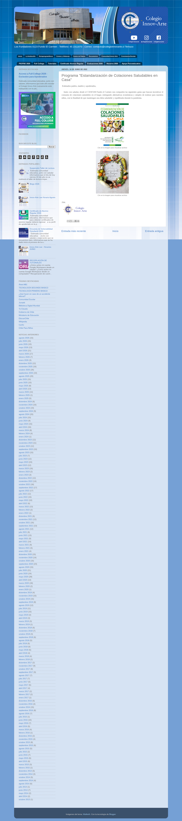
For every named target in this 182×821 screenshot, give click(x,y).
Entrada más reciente (73, 231)
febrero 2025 (24, 395)
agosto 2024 (24, 414)
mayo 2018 (23, 650)
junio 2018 (23, 647)
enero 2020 (24, 590)
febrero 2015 (24, 768)
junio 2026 (23, 344)
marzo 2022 (24, 507)
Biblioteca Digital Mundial (29, 306)
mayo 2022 (23, 500)
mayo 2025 (23, 386)
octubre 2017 (24, 669)
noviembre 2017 (26, 666)
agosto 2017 (24, 675)
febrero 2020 (24, 586)
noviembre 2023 (26, 443)
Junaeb (22, 303)
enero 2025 (24, 398)
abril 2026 (23, 351)
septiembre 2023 (26, 449)
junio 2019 (23, 612)
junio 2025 (23, 383)
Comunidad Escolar (27, 299)
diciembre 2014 (25, 771)
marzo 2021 (24, 545)
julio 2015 (23, 752)
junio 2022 (23, 497)
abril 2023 (23, 465)
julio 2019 (23, 609)
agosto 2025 (24, 376)
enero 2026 (24, 360)
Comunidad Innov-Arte (110, 56)
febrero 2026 (24, 357)
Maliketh (86, 814)
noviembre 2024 (26, 405)
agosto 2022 (24, 491)
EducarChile (24, 318)
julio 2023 (23, 456)
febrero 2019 (24, 624)
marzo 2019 (24, 621)
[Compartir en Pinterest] (78, 221)
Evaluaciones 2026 (95, 64)
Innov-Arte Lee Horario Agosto (42, 197)
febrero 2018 (24, 659)
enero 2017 (24, 698)
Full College (39, 64)
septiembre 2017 (26, 672)
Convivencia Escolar (128, 56)
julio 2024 (23, 418)
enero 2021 (24, 551)
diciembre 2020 (25, 554)
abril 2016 (23, 726)
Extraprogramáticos (46, 56)
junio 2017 (23, 682)
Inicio (20, 56)
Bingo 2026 (34, 184)
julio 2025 (23, 379)
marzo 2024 (24, 430)
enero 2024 (24, 437)
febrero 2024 (24, 434)
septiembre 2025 (26, 373)
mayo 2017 (23, 685)
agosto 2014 (24, 784)
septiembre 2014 (26, 780)
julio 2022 (23, 494)
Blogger (112, 814)
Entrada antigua (154, 231)
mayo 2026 (23, 347)
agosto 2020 (24, 567)
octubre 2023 (24, 446)
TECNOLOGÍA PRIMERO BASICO (33, 291)
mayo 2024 (23, 424)
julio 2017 (23, 679)
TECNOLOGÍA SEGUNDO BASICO (33, 288)
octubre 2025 (24, 370)
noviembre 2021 (26, 519)
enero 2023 (24, 475)
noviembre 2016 (26, 704)
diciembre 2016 (25, 701)
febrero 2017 (24, 694)
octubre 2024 (24, 408)
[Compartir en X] (73, 221)
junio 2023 (23, 459)
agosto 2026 (24, 338)
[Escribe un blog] (70, 221)
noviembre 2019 (26, 596)
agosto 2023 (24, 453)
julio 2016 (23, 717)
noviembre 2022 (26, 481)
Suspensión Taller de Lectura (42, 168)
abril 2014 (23, 796)
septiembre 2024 (26, 411)
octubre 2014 (24, 777)
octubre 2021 (24, 523)
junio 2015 (23, 755)
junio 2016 (23, 720)
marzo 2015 (24, 765)
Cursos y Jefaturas (63, 56)
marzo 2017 (24, 691)
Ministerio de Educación (29, 315)
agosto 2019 (24, 605)
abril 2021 (23, 542)
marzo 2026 (24, 354)
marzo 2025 (24, 392)
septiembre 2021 (26, 526)
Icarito (21, 325)
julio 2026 (23, 341)
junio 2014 (23, 790)
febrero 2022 (24, 510)
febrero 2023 (24, 472)
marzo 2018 (24, 656)
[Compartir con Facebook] (75, 221)
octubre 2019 (24, 599)
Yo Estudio (23, 309)
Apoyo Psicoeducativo (131, 64)
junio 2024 (23, 421)
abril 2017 (23, 688)
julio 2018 (23, 644)
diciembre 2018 (25, 628)
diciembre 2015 (25, 736)
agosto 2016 (24, 714)
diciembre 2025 (25, 363)
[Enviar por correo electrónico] (68, 221)
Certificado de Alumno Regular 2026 (39, 212)
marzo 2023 (24, 468)
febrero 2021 (24, 548)
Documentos (93, 56)
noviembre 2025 (26, 367)
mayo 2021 (23, 539)
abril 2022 (23, 503)
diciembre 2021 (25, 516)
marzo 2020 (24, 583)
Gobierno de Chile (26, 312)
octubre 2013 (24, 800)
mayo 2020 (23, 577)
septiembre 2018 (26, 637)
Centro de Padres (79, 56)
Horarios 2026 (112, 64)
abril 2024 (23, 427)
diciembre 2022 (25, 478)
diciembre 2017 (25, 663)
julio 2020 (23, 570)
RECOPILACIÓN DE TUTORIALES (38, 261)
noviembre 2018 (26, 631)
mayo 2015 (23, 758)
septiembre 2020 (26, 564)
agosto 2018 (24, 640)
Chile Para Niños (26, 328)
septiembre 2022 (26, 488)
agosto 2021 (24, 529)
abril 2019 (23, 618)
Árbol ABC (23, 285)
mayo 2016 (23, 723)
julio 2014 (23, 787)
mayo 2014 (23, 793)
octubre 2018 (24, 634)
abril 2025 (23, 389)
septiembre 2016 (26, 710)
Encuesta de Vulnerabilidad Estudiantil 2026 (41, 230)
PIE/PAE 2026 (24, 64)
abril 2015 (23, 761)
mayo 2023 (23, 462)
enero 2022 (24, 513)
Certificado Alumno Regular (71, 64)
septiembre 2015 (26, 745)
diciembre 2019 (25, 593)
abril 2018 (23, 653)
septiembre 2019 (26, 602)
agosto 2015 (24, 749)
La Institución (30, 56)
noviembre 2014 (26, 774)
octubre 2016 (24, 707)
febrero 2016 (24, 733)
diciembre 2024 (25, 402)
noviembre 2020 (26, 558)
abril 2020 (23, 580)
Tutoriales (52, 64)
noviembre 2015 (26, 739)
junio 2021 (23, 535)
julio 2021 (23, 532)
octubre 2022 (24, 484)
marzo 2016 (24, 730)
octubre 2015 (24, 742)
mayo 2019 (23, 615)
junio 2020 (23, 574)
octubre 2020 (24, 561)
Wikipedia (23, 322)
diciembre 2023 (25, 440)
